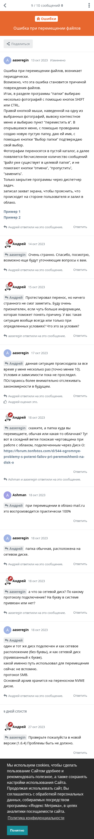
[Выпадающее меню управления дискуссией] (89, 5)
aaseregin (17, 254)
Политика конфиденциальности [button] (36, 818)
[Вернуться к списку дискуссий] (5, 5)
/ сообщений (45, 5)
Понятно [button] (17, 830)
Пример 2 (12, 217)
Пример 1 (12, 211)
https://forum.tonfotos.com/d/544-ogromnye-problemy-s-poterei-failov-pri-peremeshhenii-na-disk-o (44, 457)
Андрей (16, 297)
